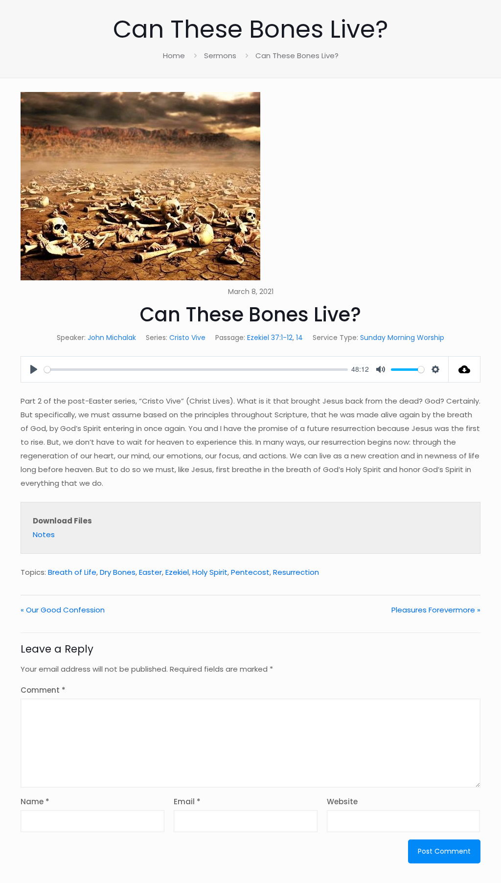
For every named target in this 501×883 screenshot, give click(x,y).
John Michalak (112, 337)
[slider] (196, 369)
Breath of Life (72, 572)
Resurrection (296, 572)
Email (187, 801)
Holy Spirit (210, 572)
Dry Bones (118, 572)
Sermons (220, 55)
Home (174, 55)
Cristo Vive (187, 337)
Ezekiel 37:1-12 (270, 337)
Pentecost (250, 572)
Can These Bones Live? (297, 55)
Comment (43, 690)
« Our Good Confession (63, 610)
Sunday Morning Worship (402, 337)
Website (342, 801)
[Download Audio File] (464, 369)
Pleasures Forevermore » (435, 610)
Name (35, 801)
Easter (150, 572)
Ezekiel (177, 572)
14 (299, 337)
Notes (44, 534)
